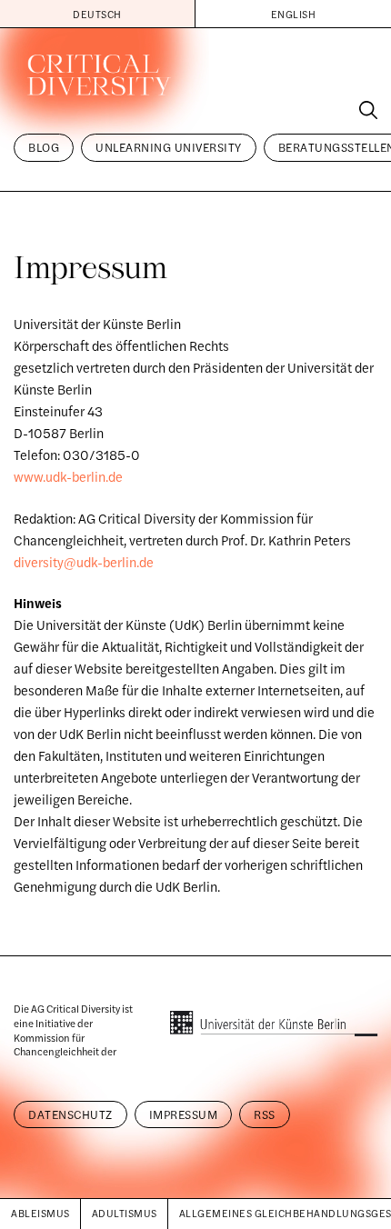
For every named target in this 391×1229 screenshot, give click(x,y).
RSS (265, 1114)
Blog (43, 147)
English (293, 13)
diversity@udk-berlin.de (84, 562)
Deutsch (97, 13)
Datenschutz (70, 1114)
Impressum (183, 1114)
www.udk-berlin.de (68, 476)
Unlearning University (168, 147)
